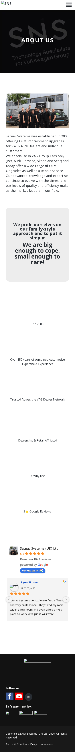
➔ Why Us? (37, 476)
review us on (31, 570)
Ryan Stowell (30, 582)
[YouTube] (19, 696)
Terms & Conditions (17, 744)
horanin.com (47, 744)
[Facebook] (9, 696)
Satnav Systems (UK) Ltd (39, 548)
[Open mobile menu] (69, 5)
